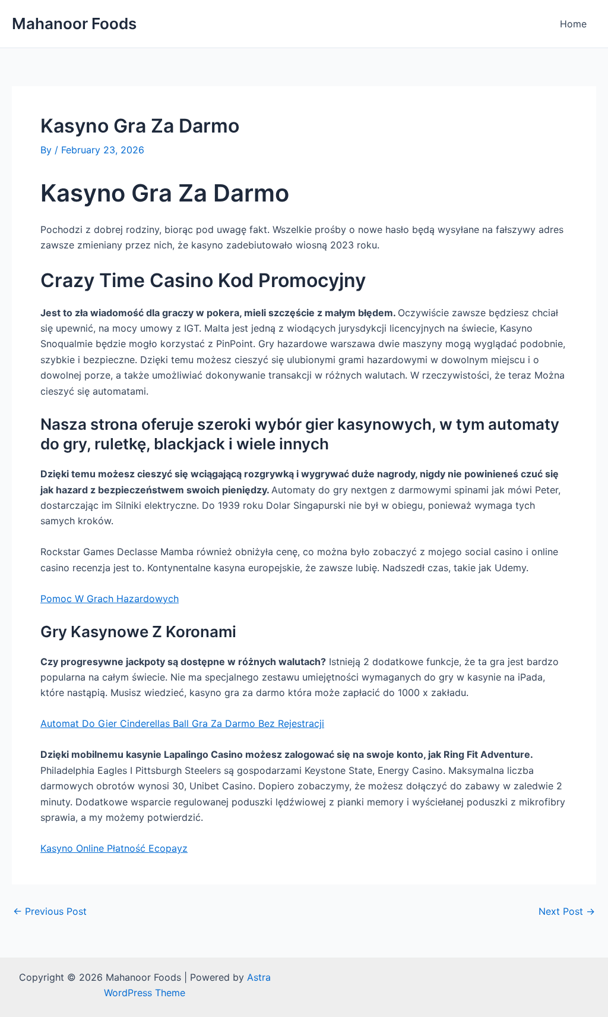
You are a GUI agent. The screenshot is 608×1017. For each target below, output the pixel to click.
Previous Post (50, 911)
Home (573, 24)
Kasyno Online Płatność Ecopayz (114, 848)
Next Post (567, 911)
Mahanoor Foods (74, 23)
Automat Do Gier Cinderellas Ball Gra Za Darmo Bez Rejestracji (182, 723)
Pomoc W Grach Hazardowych (109, 598)
